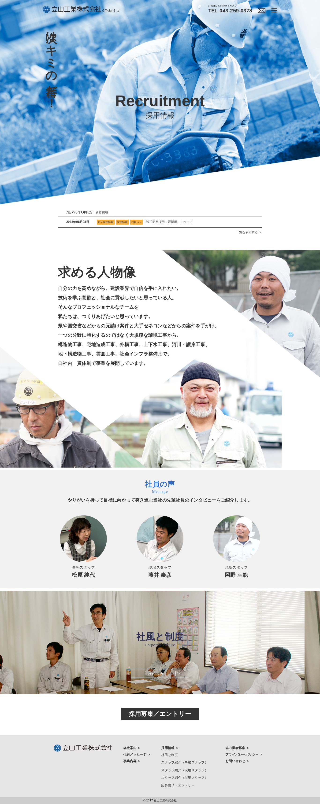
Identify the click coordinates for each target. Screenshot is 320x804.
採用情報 (168, 748)
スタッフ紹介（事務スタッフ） (184, 762)
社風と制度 (169, 755)
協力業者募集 (235, 748)
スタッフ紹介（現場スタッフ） (184, 770)
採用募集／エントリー (160, 713)
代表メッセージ (135, 754)
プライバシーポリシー (242, 754)
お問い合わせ (235, 761)
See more (155, 673)
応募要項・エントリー (178, 785)
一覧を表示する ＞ (249, 232)
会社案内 (130, 748)
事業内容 (130, 761)
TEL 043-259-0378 (230, 10)
